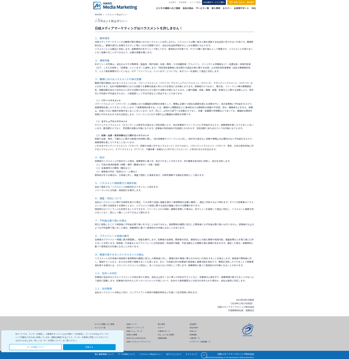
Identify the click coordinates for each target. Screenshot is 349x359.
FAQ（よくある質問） (166, 334)
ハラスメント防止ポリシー (150, 354)
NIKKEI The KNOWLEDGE (136, 338)
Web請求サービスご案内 (214, 2)
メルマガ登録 (195, 2)
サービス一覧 (202, 8)
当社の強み (188, 8)
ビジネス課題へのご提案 (168, 8)
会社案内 (172, 2)
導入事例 (215, 8)
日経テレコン (131, 324)
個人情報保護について (104, 354)
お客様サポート (241, 8)
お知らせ (193, 331)
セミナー (227, 8)
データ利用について (35, 347)
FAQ (254, 8)
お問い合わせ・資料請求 (243, 2)
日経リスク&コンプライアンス (138, 341)
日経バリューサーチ (134, 331)
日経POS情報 (131, 334)
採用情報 (182, 2)
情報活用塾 (162, 338)
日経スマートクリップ (135, 327)
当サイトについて (173, 354)
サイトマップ (191, 354)
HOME (99, 14)
